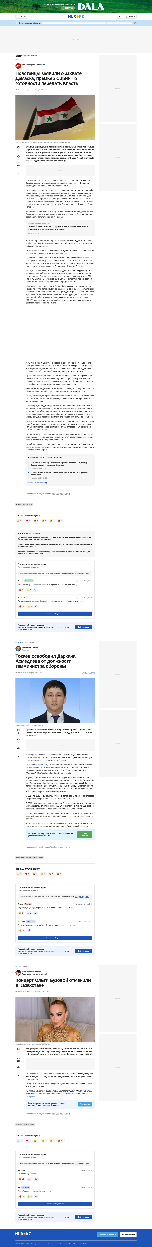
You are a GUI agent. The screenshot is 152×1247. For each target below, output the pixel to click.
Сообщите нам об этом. (60, 494)
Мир (16, 59)
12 (21, 521)
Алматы (19, 1124)
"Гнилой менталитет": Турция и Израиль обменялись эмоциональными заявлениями (58, 227)
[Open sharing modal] (18, 165)
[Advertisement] (76, 39)
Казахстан (20, 858)
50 (21, 1141)
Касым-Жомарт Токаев (34, 858)
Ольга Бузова (29, 1124)
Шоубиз (18, 966)
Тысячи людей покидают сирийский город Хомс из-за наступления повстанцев (59, 474)
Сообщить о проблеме (108, 1234)
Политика (19, 642)
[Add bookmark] (18, 173)
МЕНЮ (22, 17)
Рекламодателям (128, 1234)
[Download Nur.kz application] (76, 6)
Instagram (85, 627)
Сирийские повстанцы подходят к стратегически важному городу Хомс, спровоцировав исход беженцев (59, 464)
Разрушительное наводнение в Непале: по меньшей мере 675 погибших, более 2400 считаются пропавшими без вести (55, 545)
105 (62, 1141)
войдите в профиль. (82, 573)
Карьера (26, 966)
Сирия (18, 504)
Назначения (29, 642)
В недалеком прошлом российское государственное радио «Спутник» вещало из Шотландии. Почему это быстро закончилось (54, 552)
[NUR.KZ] (76, 16)
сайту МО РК (41, 765)
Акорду (32, 735)
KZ (120, 17)
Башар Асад (27, 504)
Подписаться (85, 835)
